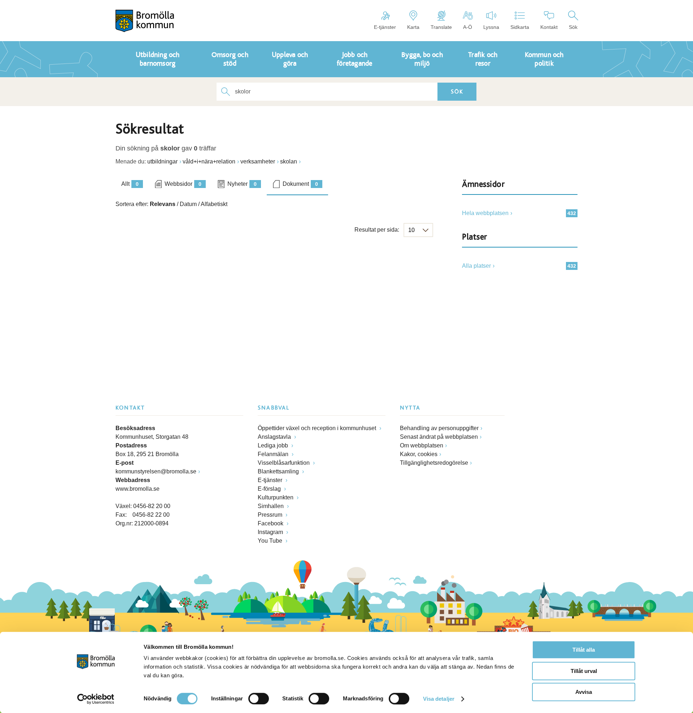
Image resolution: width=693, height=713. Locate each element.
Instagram (271, 532)
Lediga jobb (273, 445)
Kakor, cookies (418, 454)
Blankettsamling (279, 471)
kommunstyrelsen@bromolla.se (156, 471)
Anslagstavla (275, 437)
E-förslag (270, 489)
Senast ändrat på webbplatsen (439, 437)
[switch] (258, 698)
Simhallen (271, 506)
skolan (288, 161)
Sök (573, 27)
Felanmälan (274, 454)
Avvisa (583, 692)
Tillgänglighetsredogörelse (434, 463)
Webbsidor (183, 184)
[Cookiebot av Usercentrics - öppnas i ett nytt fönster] (95, 699)
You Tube (271, 541)
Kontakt (549, 27)
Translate (441, 27)
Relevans (162, 204)
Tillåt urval (584, 671)
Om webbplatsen (421, 445)
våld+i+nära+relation (209, 161)
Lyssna (491, 27)
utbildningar (162, 161)
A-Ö (467, 27)
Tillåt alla (583, 650)
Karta (413, 27)
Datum (188, 204)
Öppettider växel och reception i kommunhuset (318, 428)
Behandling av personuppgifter (439, 428)
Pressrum (271, 515)
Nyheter (242, 184)
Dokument (300, 184)
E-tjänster (385, 27)
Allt (130, 184)
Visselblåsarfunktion (284, 463)
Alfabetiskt (214, 204)
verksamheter (257, 161)
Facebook (271, 523)
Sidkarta (519, 27)
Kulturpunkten (276, 497)
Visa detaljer (438, 699)
